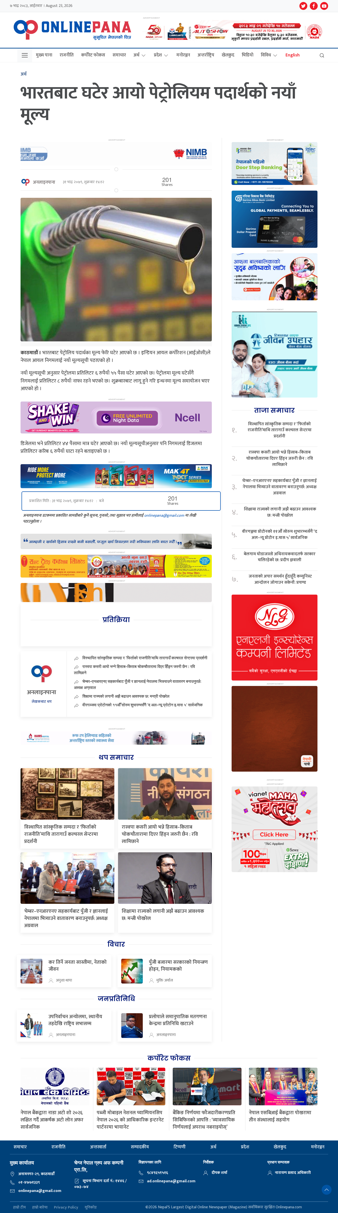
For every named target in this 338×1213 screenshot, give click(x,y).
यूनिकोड (91, 1207)
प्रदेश (158, 55)
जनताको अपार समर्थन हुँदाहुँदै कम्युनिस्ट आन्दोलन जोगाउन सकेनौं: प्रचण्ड (280, 579)
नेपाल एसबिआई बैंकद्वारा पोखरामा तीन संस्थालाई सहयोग (280, 1116)
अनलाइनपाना (44, 182)
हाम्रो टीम (19, 1207)
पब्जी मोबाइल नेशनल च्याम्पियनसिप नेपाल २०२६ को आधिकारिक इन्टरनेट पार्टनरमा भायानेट (130, 1120)
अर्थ (136, 55)
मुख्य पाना (44, 55)
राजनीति (67, 55)
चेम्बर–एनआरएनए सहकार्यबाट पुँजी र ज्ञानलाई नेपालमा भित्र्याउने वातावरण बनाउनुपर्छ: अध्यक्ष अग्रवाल (66, 918)
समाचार (119, 55)
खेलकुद (228, 55)
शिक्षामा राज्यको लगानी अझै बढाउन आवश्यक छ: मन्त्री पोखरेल (125, 696)
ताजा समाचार (274, 410)
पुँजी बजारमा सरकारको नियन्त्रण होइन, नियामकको (178, 965)
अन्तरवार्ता (98, 1147)
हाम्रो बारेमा (40, 1207)
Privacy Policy (66, 1207)
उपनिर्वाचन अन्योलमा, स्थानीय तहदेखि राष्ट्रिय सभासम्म (75, 1020)
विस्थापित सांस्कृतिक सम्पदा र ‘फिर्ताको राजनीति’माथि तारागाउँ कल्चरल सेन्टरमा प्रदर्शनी (144, 657)
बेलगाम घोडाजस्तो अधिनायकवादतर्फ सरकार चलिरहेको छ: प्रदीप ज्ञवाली (279, 557)
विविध (266, 55)
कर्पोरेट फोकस (93, 55)
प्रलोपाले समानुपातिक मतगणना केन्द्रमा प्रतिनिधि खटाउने (178, 1020)
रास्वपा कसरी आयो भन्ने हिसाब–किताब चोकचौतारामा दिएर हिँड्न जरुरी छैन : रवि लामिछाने (160, 834)
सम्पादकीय (140, 1147)
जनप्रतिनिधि (116, 998)
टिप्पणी (180, 1147)
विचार (116, 944)
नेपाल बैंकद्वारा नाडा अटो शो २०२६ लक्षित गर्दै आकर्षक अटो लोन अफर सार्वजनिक (52, 1120)
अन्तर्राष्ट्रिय (205, 55)
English (293, 55)
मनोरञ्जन (183, 55)
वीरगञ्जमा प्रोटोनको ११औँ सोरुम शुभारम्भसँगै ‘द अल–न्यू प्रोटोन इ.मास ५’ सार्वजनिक (142, 704)
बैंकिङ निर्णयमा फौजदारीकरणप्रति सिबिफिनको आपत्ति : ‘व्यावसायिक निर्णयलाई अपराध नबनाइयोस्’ (204, 1120)
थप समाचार (116, 757)
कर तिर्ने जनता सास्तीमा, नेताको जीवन (77, 965)
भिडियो (247, 55)
